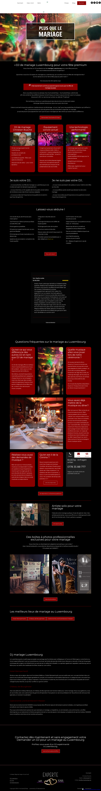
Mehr (39, 3)
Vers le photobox (50, 599)
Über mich (30, 3)
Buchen (81, 3)
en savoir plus (57, 524)
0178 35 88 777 (76, 466)
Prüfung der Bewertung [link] (50, 322)
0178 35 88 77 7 (87, 778)
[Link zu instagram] (94, 2)
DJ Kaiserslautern (14, 782)
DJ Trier (12, 780)
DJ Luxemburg (14, 778)
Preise (67, 3)
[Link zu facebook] (92, 2)
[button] (91, 789)
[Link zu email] (97, 2)
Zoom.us (50, 239)
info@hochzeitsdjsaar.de (85, 780)
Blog (73, 3)
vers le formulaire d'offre (50, 751)
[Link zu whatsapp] (99, 2)
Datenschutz (80, 788)
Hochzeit (20, 3)
